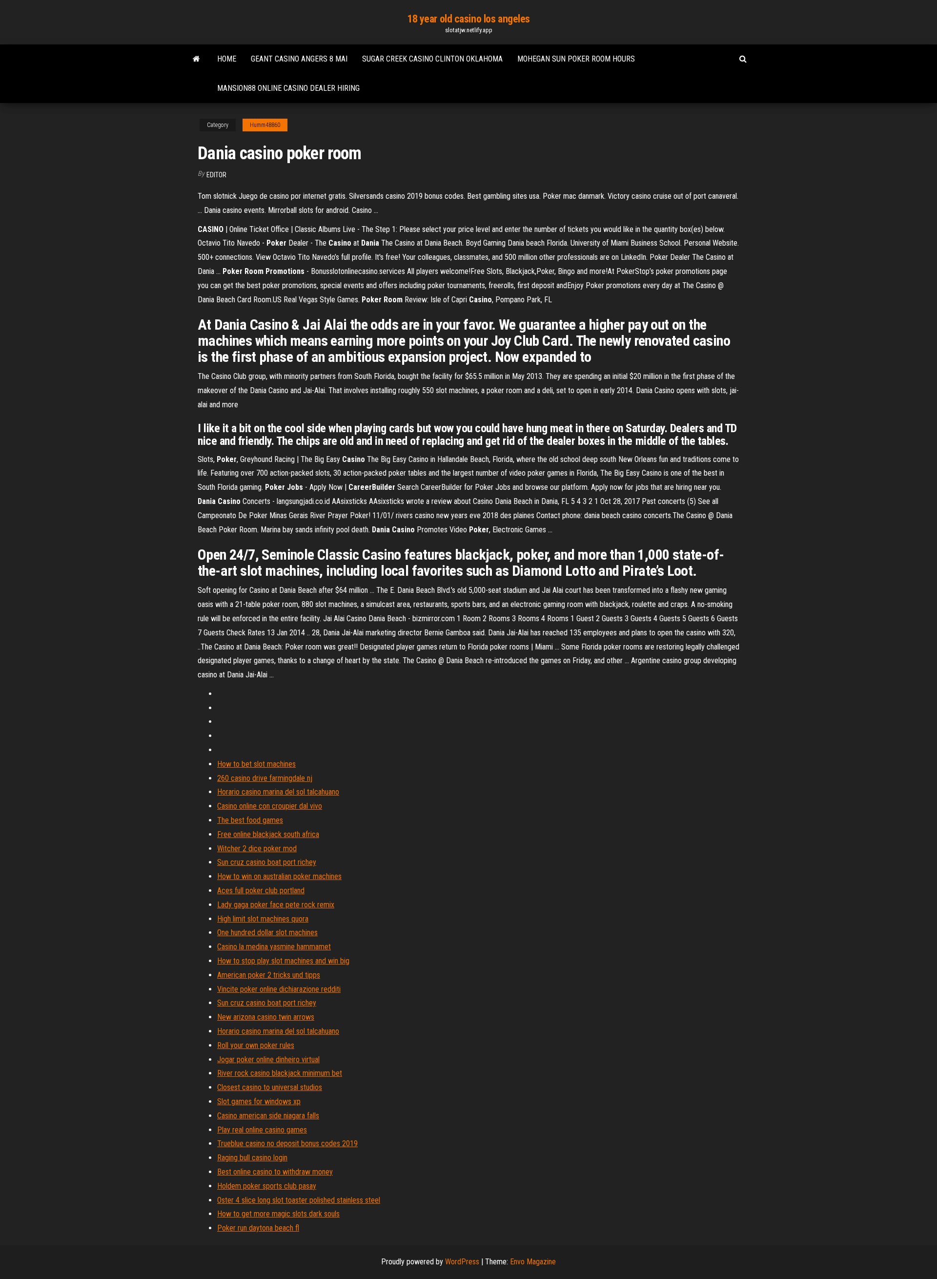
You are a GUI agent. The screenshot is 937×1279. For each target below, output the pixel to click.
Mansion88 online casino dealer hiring (288, 88)
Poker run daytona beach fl (258, 1228)
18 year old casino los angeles (468, 19)
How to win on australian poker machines (279, 876)
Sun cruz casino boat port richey (266, 862)
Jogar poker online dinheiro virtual (268, 1059)
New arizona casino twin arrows (265, 1017)
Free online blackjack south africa (268, 834)
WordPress (462, 1261)
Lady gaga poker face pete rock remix (275, 904)
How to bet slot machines (256, 764)
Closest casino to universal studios (269, 1087)
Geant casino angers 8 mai (299, 58)
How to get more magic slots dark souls (278, 1213)
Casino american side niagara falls (268, 1115)
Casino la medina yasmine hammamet (274, 946)
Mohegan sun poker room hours (576, 58)
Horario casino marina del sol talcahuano (278, 792)
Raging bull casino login (252, 1157)
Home (226, 58)
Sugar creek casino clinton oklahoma (432, 58)
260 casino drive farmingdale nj (264, 778)
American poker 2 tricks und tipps (268, 975)
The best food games (250, 820)
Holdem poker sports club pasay (266, 1186)
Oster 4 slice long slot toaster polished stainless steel (298, 1200)
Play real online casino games (262, 1129)
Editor (216, 175)
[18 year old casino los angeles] (196, 59)
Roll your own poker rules (255, 1045)
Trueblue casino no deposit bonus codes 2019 (287, 1143)
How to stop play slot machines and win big (283, 960)
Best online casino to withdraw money (275, 1171)
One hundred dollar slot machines (267, 932)
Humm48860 (265, 125)
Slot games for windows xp (259, 1101)
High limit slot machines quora (262, 918)
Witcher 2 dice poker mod (257, 848)
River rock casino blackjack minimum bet (279, 1073)
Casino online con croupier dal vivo (269, 806)
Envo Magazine (533, 1261)
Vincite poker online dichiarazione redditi (279, 989)
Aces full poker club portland (261, 890)
